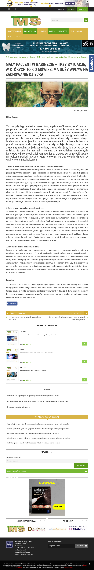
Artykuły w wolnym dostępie (47, 417)
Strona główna (12, 57)
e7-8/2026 (23, 331)
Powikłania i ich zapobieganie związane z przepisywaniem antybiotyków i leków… (33, 395)
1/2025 (47, 389)
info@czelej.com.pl (20, 550)
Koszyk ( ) (82, 9)
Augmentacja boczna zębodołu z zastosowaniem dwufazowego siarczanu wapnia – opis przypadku (38, 424)
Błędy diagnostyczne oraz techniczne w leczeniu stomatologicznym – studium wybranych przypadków (38, 438)
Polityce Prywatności (69, 567)
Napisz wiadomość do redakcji (16, 471)
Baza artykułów (30, 31)
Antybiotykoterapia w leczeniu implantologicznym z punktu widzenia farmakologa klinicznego (37, 401)
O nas (10, 37)
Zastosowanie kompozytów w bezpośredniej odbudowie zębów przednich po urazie (33, 433)
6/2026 (22, 349)
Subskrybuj (81, 465)
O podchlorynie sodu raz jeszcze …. (18, 407)
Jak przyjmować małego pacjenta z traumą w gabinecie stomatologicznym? (67, 318)
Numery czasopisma (47, 325)
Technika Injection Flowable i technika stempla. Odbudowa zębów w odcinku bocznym (33, 443)
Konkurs (52, 31)
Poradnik (43, 31)
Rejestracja (71, 9)
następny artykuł (76, 313)
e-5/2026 (22, 367)
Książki (79, 31)
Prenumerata (62, 31)
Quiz (72, 31)
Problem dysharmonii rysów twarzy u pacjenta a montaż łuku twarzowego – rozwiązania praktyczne (38, 429)
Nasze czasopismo (15, 31)
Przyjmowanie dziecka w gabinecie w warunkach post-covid (25, 318)
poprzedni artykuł (18, 313)
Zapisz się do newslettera (13, 457)
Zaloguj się (61, 9)
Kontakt (19, 37)
